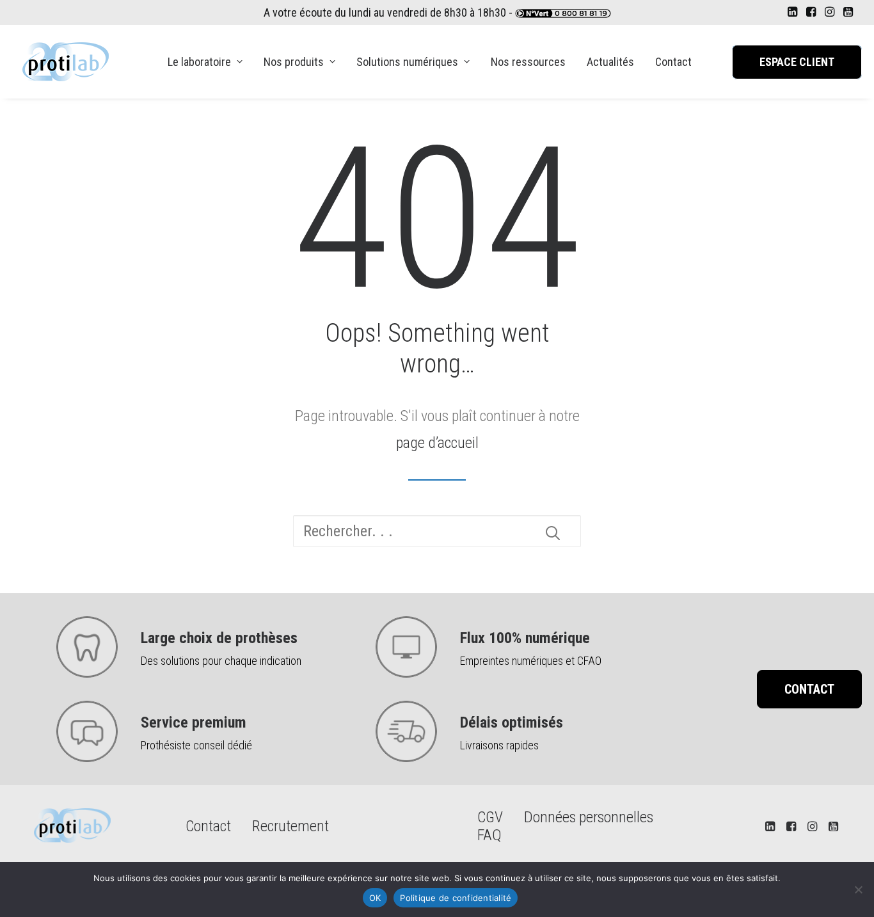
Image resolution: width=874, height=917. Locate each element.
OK (375, 898)
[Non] (858, 889)
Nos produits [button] (294, 61)
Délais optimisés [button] (511, 722)
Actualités (610, 61)
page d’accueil (437, 443)
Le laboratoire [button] (199, 61)
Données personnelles (588, 817)
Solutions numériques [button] (407, 61)
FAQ (489, 835)
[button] (792, 11)
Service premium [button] (193, 722)
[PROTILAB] (65, 61)
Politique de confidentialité (455, 898)
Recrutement (290, 826)
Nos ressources (528, 61)
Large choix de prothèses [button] (219, 638)
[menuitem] (792, 11)
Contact (673, 61)
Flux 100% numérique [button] (525, 638)
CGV (490, 817)
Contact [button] (809, 689)
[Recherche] (437, 531)
